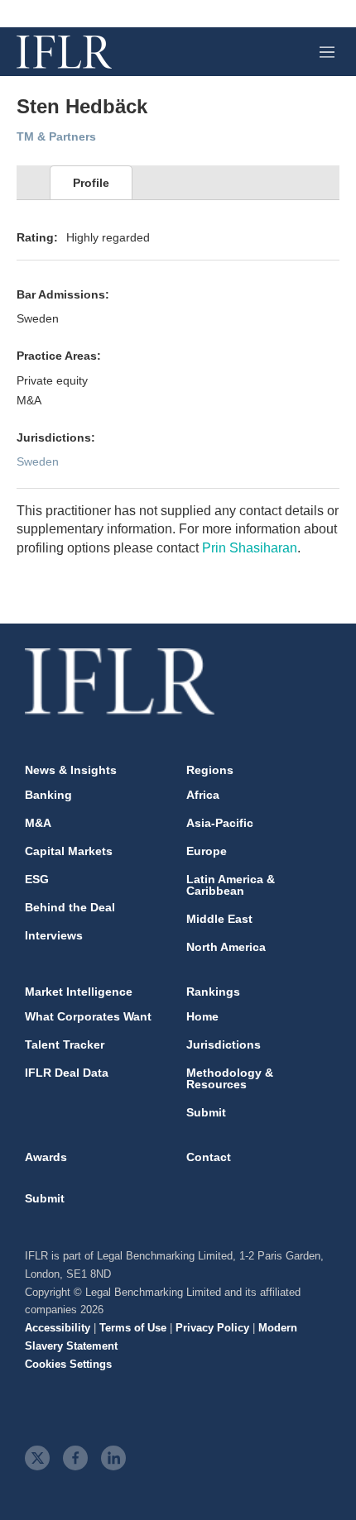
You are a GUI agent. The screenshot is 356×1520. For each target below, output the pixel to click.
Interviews (54, 935)
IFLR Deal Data (66, 1072)
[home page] (64, 52)
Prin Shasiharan (249, 548)
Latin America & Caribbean (230, 884)
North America (226, 947)
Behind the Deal (70, 907)
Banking (48, 795)
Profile (91, 182)
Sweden (38, 461)
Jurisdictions (223, 1044)
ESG (37, 879)
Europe (206, 851)
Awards (46, 1157)
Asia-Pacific (219, 823)
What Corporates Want (88, 1016)
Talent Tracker (64, 1044)
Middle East (219, 919)
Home (202, 1016)
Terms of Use (132, 1328)
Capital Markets (69, 851)
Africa (202, 795)
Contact (208, 1157)
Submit (206, 1112)
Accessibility (57, 1328)
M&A (38, 823)
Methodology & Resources (229, 1078)
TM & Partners (56, 136)
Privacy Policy (212, 1328)
